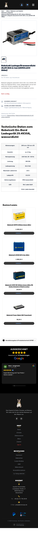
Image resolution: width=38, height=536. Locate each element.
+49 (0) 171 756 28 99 (20, 498)
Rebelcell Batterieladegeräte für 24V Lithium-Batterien (16, 14)
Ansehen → (19, 233)
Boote (19, 429)
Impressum (19, 455)
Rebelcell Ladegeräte (7, 12)
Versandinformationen (19, 470)
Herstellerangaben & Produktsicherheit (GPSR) (19, 340)
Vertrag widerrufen (19, 473)
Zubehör (19, 441)
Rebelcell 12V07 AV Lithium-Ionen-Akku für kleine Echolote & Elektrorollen (19, 286)
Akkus (19, 438)
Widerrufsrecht (19, 467)
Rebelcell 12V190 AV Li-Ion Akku (19, 255)
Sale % (19, 444)
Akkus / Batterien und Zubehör (14, 11)
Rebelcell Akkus (11, 115)
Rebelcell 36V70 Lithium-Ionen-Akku (19, 225)
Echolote (19, 432)
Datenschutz (19, 458)
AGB (19, 464)
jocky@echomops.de (21, 504)
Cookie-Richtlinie (19, 461)
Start (2, 11)
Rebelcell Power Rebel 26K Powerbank (19, 315)
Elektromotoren (19, 435)
